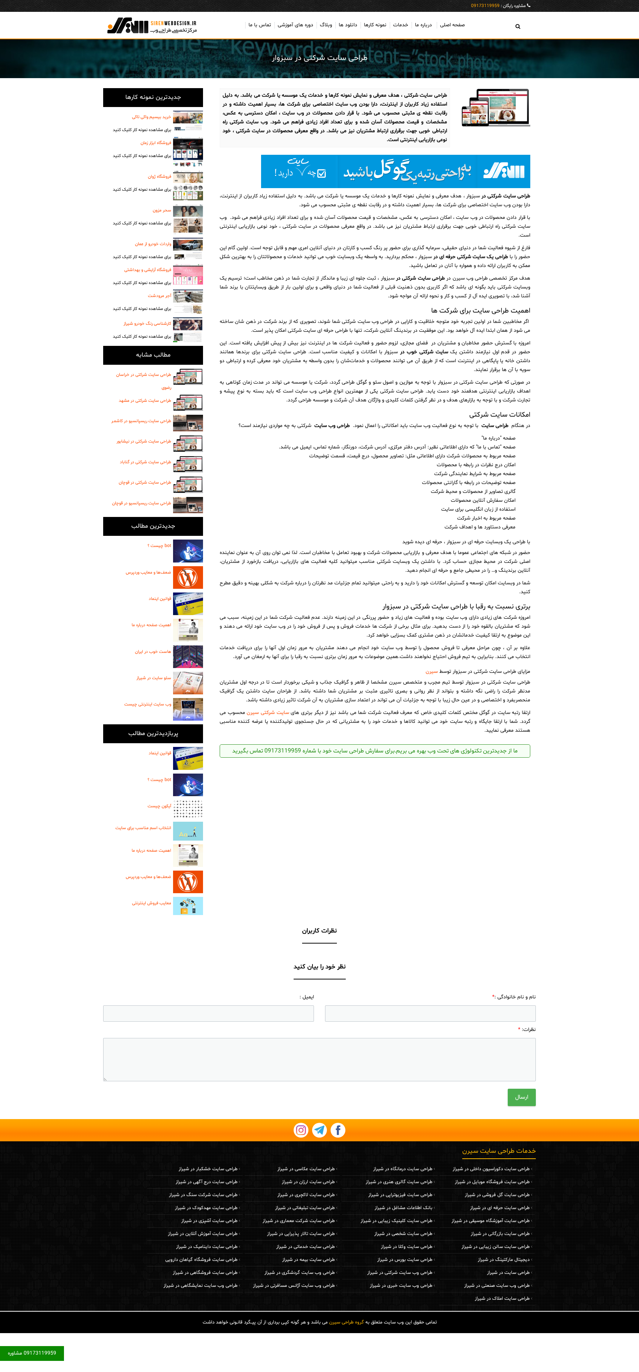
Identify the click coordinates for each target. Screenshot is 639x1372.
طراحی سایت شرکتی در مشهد (145, 401)
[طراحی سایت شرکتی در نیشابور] (188, 443)
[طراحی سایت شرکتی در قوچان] (188, 484)
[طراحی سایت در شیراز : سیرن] (153, 25)
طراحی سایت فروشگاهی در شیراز (205, 1272)
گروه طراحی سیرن (346, 1322)
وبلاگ (326, 25)
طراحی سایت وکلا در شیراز (406, 1247)
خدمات (400, 25)
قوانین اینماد (160, 599)
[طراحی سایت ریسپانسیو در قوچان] (188, 505)
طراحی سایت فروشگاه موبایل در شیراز (492, 1182)
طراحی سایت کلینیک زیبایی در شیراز (396, 1221)
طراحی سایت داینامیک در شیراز (206, 1247)
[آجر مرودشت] (188, 302)
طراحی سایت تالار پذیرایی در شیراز (301, 1234)
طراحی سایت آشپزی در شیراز (209, 1221)
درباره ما (423, 25)
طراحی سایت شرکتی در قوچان (145, 482)
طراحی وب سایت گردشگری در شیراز (299, 1272)
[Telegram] (319, 1130)
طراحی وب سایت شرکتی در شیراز (399, 1272)
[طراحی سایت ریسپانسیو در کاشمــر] (188, 423)
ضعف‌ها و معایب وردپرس (148, 572)
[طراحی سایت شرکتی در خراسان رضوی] (188, 376)
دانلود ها (348, 25)
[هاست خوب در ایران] (188, 656)
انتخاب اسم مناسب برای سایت (143, 828)
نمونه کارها (375, 25)
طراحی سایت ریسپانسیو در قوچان (141, 503)
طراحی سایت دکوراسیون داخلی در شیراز (491, 1169)
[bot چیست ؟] (188, 551)
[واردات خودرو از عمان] (188, 248)
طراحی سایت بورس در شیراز (404, 1259)
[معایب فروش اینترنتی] (188, 906)
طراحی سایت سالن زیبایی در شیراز (496, 1247)
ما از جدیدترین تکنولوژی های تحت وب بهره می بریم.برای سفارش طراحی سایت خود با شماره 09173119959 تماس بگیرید (375, 751)
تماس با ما (259, 25)
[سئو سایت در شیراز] (188, 683)
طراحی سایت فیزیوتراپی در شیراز (400, 1195)
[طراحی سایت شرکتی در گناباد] (188, 464)
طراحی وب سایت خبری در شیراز (401, 1285)
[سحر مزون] (188, 219)
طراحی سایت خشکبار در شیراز (208, 1169)
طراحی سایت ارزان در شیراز (308, 1182)
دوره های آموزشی (295, 25)
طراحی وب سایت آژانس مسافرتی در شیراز (294, 1285)
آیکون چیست (159, 806)
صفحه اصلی (452, 25)
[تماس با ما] (375, 171)
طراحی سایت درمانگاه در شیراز (402, 1169)
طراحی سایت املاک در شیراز (502, 1298)
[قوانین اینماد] (188, 603)
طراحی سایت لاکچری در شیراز (306, 1195)
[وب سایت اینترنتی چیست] (188, 709)
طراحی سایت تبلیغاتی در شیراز (305, 1208)
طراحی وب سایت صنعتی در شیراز (497, 1285)
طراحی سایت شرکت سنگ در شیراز (203, 1195)
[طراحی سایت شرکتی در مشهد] (188, 402)
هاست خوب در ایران (153, 652)
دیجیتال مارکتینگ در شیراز (504, 1259)
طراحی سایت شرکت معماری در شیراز (299, 1221)
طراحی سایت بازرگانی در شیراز (500, 1234)
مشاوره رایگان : (498, 6)
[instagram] (301, 1130)
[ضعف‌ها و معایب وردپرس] (188, 577)
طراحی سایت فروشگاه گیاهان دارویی (201, 1259)
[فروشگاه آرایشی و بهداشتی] (188, 274)
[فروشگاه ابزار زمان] (188, 152)
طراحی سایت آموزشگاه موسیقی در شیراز (491, 1221)
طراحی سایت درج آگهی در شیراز (206, 1182)
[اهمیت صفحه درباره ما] (188, 630)
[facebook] (338, 1130)
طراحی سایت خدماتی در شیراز (305, 1247)
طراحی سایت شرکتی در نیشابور (143, 441)
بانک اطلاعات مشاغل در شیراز (403, 1208)
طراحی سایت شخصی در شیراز (403, 1234)
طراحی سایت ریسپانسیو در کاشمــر (141, 421)
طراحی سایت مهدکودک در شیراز (206, 1208)
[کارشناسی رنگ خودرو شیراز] (188, 329)
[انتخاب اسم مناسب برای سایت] (188, 831)
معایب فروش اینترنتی (151, 903)
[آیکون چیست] (188, 809)
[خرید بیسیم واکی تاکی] (188, 120)
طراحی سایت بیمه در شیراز (308, 1259)
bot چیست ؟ (159, 546)
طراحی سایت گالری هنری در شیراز (399, 1182)
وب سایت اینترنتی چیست (147, 704)
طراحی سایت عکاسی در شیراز (306, 1169)
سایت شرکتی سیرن (268, 712)
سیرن (432, 671)
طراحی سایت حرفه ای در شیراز (500, 1208)
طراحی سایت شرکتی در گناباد (145, 462)
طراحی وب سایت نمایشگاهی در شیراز (200, 1285)
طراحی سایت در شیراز (508, 1272)
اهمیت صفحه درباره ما (151, 625)
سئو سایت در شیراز (153, 678)
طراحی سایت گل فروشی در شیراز (497, 1195)
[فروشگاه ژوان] (188, 185)
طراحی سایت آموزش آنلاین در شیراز (202, 1234)
